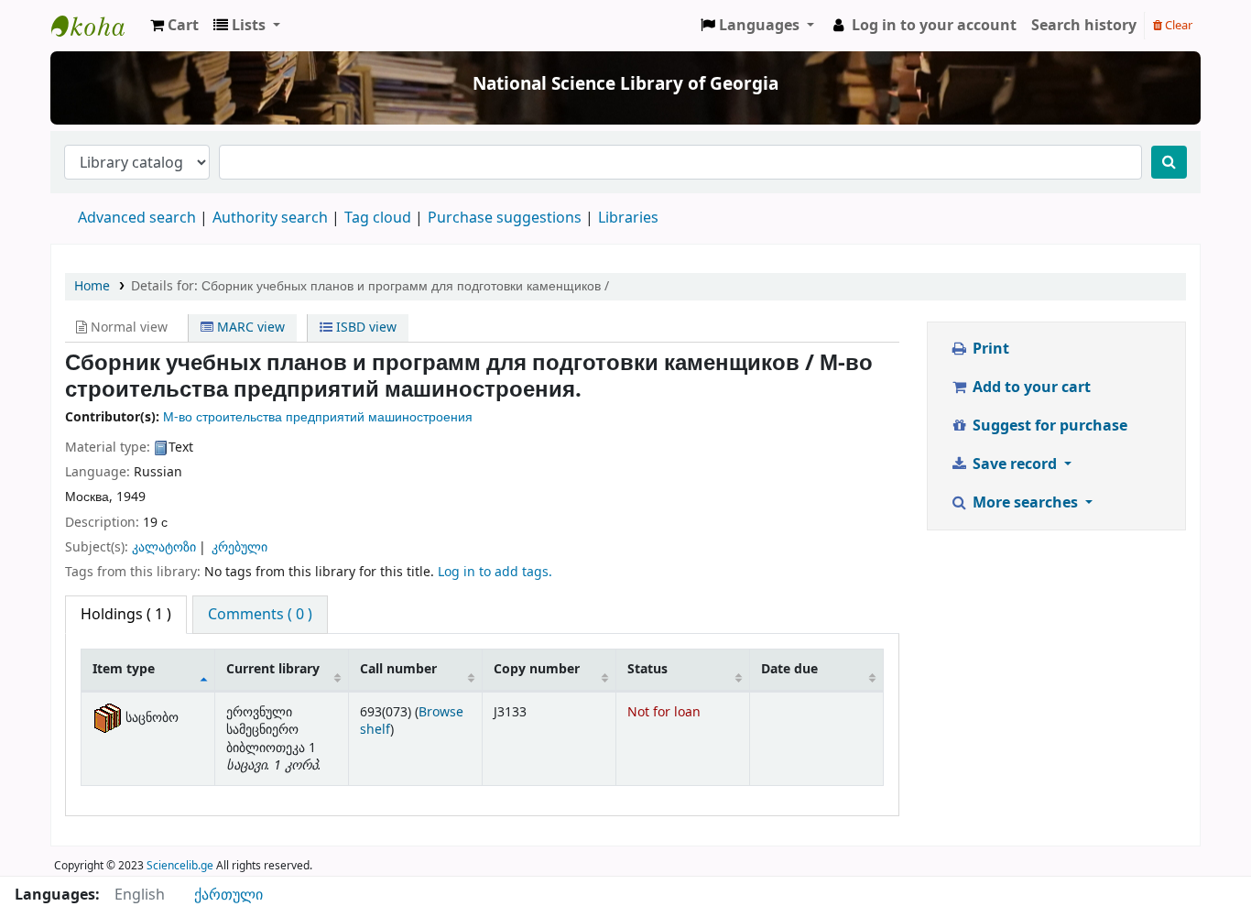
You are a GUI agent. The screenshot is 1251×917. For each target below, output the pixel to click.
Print (989, 349)
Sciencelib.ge (180, 865)
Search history (1084, 26)
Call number (398, 669)
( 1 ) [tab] (126, 615)
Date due (789, 669)
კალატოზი (164, 547)
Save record (1015, 464)
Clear (1177, 25)
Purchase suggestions (505, 218)
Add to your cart (1030, 387)
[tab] (260, 614)
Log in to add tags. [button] (495, 572)
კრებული (239, 547)
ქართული (228, 895)
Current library (273, 669)
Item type (123, 669)
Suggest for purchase (1048, 426)
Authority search (270, 218)
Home (92, 286)
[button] (174, 25)
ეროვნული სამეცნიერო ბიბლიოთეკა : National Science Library (97, 25)
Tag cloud (377, 218)
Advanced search (137, 218)
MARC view (249, 327)
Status (647, 669)
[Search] (1169, 162)
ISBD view (364, 327)
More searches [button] (1025, 503)
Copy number (537, 669)
